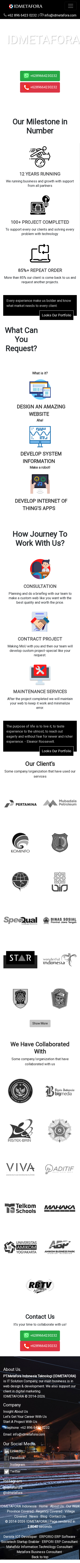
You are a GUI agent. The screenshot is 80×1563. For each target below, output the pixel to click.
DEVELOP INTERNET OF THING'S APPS (41, 504)
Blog (43, 1516)
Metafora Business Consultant (39, 1552)
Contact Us (57, 1516)
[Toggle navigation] (71, 6)
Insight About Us (15, 1412)
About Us (57, 1506)
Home (43, 1506)
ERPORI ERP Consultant (60, 1542)
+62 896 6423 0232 (22, 15)
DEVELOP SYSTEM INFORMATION (41, 457)
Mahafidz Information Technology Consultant (39, 1547)
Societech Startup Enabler (20, 1542)
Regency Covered (49, 1511)
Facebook (17, 1458)
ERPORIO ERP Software (57, 1537)
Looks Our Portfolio (56, 315)
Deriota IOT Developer (20, 1537)
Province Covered (20, 1511)
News (33, 1516)
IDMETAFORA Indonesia (18, 1506)
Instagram (17, 1465)
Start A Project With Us (20, 1422)
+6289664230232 (43, 76)
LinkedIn (16, 1451)
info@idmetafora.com (60, 15)
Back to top (40, 1557)
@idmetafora (12, 1488)
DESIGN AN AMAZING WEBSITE (41, 410)
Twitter (15, 1471)
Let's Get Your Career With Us (25, 1417)
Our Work (73, 1506)
